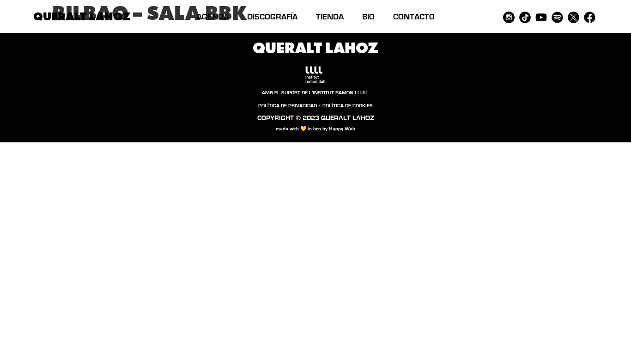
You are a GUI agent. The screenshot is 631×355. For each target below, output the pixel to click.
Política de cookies (347, 105)
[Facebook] (590, 17)
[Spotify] (557, 17)
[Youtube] (541, 17)
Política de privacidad (287, 105)
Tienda (330, 17)
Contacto (414, 17)
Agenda (213, 17)
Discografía (272, 17)
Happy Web (342, 128)
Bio (368, 17)
